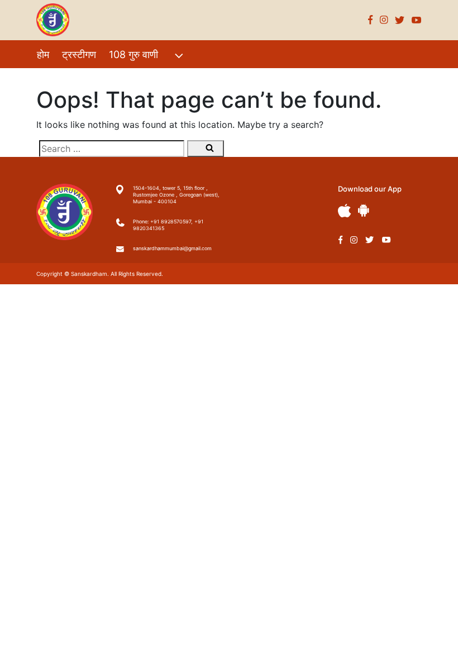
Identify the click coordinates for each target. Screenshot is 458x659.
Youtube (417, 20)
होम (43, 54)
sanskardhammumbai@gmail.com (172, 248)
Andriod (363, 210)
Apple (344, 211)
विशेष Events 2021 (77, 78)
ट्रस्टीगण (79, 54)
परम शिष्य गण (185, 78)
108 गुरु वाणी (133, 54)
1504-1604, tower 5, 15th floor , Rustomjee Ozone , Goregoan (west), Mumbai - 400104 (176, 194)
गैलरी (139, 78)
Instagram (384, 20)
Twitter (400, 20)
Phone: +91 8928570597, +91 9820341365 (168, 224)
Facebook (370, 20)
